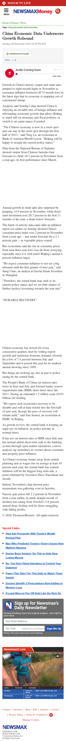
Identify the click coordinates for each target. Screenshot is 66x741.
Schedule (32, 688)
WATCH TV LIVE (19, 3)
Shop (27, 709)
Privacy (7, 633)
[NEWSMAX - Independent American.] (33, 12)
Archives (44, 709)
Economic (19, 27)
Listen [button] (6, 688)
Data (27, 27)
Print (7, 60)
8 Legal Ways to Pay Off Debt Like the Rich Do (33, 593)
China (10, 27)
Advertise (17, 709)
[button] (58, 11)
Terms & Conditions (36, 714)
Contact (6, 709)
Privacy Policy (16, 714)
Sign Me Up (54, 628)
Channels (18, 688)
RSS (35, 709)
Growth (34, 27)
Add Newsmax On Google (19, 54)
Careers (55, 709)
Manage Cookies (30, 719)
